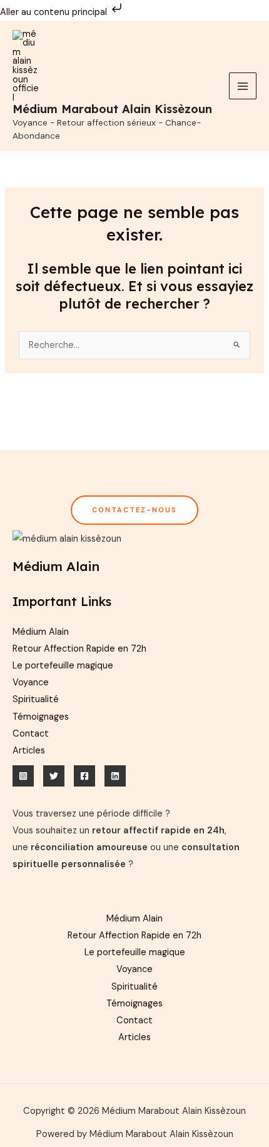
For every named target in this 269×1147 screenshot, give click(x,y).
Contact (31, 734)
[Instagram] (23, 776)
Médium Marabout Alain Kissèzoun (112, 109)
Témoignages (41, 717)
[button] (134, 510)
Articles (29, 751)
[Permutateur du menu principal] (242, 86)
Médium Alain (41, 632)
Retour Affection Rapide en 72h (79, 649)
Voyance (31, 682)
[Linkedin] (115, 776)
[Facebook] (84, 776)
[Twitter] (53, 776)
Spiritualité (36, 699)
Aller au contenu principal (54, 12)
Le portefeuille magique (63, 666)
